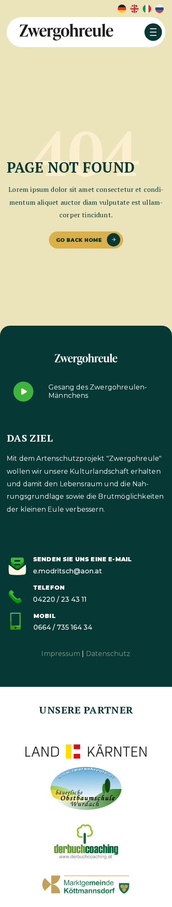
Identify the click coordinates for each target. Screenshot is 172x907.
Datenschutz (108, 654)
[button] (153, 32)
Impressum (60, 654)
